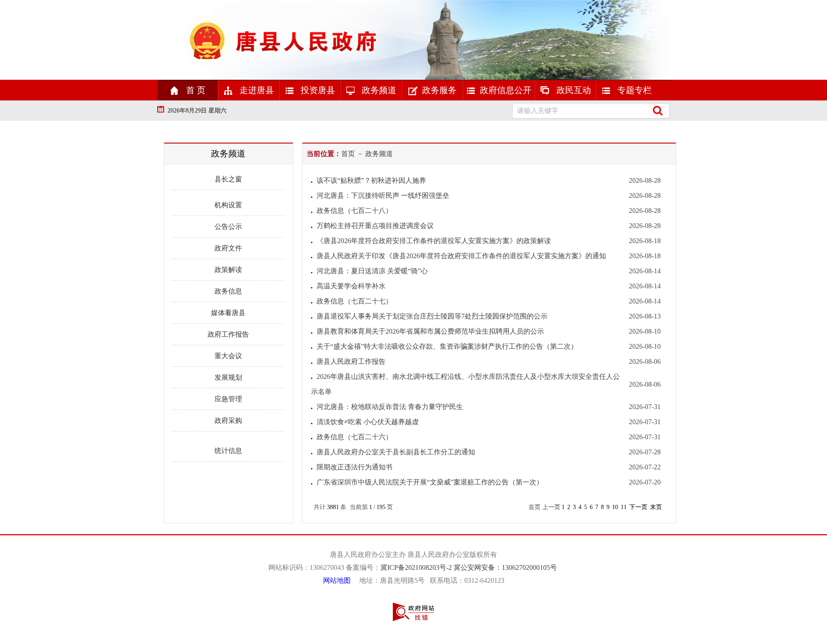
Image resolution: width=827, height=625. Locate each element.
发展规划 (228, 377)
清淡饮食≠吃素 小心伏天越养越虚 (368, 421)
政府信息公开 (506, 90)
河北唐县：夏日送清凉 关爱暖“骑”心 (372, 271)
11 (624, 507)
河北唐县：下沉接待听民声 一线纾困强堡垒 (383, 195)
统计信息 (228, 450)
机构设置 (228, 205)
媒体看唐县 (228, 312)
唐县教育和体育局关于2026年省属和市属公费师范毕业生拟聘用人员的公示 (430, 331)
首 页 (194, 90)
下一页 (638, 507)
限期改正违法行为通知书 (354, 467)
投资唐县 (316, 90)
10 (615, 507)
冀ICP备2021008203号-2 (417, 567)
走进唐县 (255, 90)
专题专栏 (633, 90)
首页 (348, 153)
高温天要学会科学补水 (351, 286)
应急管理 (228, 399)
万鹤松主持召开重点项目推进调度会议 (375, 225)
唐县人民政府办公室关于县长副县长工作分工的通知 (396, 452)
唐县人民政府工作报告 (351, 361)
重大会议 (228, 355)
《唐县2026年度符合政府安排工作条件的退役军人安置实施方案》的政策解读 (434, 240)
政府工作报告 (228, 334)
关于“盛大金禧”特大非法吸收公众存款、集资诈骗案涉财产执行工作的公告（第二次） (447, 346)
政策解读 (228, 269)
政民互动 (572, 90)
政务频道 (378, 90)
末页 (656, 507)
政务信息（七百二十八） (354, 210)
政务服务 (439, 90)
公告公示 (228, 226)
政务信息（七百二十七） (354, 301)
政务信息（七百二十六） (354, 437)
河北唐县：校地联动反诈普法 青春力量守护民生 (390, 406)
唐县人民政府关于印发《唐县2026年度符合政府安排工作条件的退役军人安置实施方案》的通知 (461, 255)
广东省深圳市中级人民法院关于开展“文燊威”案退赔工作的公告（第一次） (430, 482)
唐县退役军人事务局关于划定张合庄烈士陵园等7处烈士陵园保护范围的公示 (432, 316)
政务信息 (228, 291)
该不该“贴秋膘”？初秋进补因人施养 (371, 180)
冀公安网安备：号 (506, 567)
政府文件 (228, 248)
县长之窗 (228, 179)
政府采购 (228, 420)
